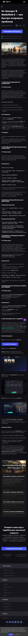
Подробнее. (6, 632)
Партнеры (5, 584)
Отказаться (17, 634)
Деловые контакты (7, 609)
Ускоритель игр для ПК (8, 570)
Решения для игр (6, 606)
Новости (5, 595)
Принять (10, 634)
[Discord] (7, 622)
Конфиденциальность (7, 586)
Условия (5, 589)
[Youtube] (10, 622)
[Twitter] (15, 622)
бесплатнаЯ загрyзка (10, 344)
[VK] (21, 622)
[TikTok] (13, 622)
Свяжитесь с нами (7, 592)
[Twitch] (18, 622)
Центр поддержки (7, 603)
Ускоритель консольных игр (9, 572)
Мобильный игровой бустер (8, 575)
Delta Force (5, 617)
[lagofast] (7, 2)
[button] (14, 565)
